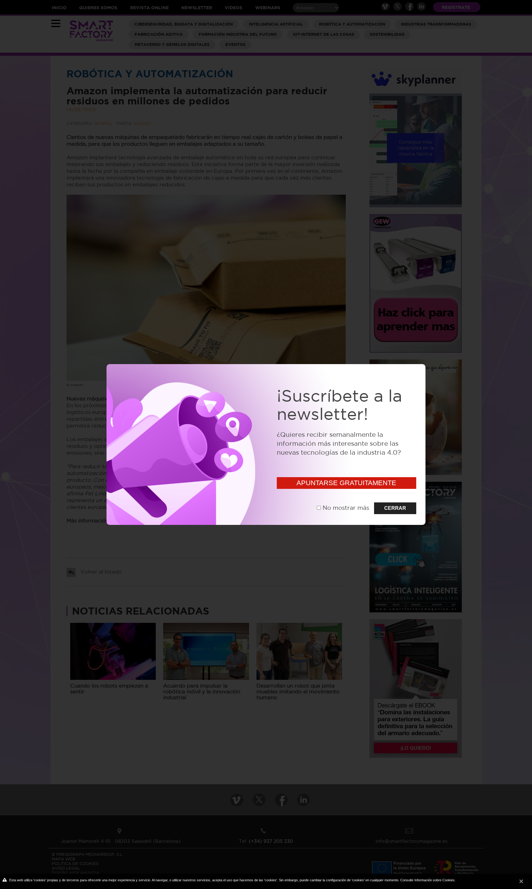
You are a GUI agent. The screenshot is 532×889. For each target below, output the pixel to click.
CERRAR (395, 508)
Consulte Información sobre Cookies (427, 880)
